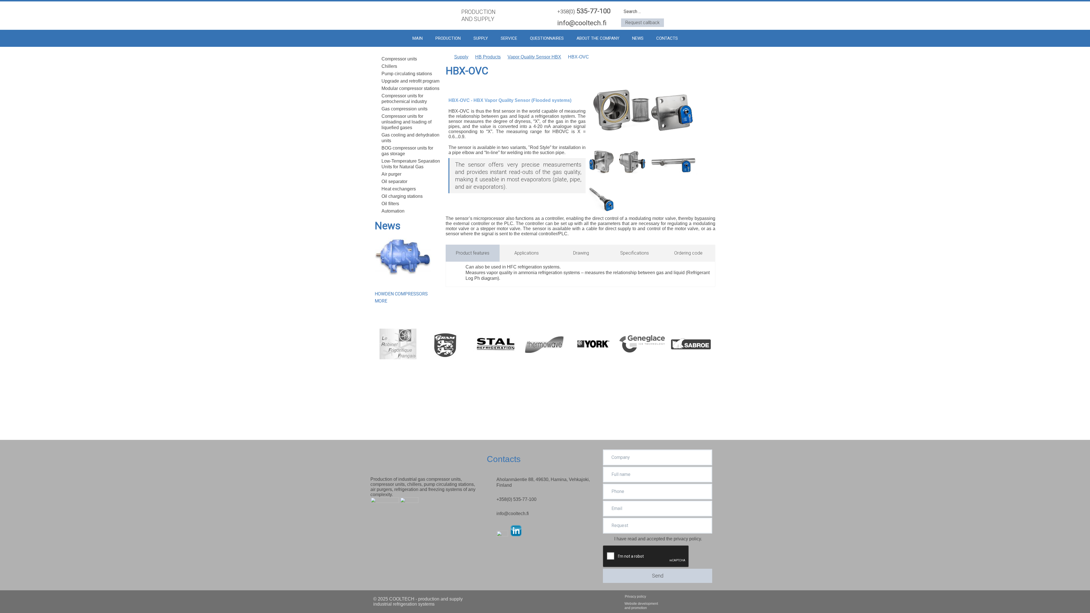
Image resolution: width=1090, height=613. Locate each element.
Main (417, 38)
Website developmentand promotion (641, 606)
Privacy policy (635, 597)
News (637, 38)
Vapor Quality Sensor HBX (534, 56)
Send (657, 576)
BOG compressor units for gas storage (407, 151)
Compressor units (399, 58)
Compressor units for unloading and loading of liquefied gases (406, 122)
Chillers (389, 66)
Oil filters (390, 203)
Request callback (642, 22)
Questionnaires (547, 38)
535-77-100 (584, 11)
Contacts (667, 38)
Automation (393, 211)
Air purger (391, 174)
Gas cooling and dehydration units (410, 138)
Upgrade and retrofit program (410, 81)
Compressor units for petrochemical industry (404, 98)
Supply (480, 38)
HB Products (488, 56)
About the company (598, 38)
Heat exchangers (399, 188)
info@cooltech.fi (582, 23)
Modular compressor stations (410, 88)
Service (509, 38)
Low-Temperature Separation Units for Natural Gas (411, 164)
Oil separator (394, 181)
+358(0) (516, 499)
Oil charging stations (402, 196)
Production (448, 38)
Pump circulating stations (407, 73)
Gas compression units (404, 108)
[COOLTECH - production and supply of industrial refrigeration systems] (413, 15)
